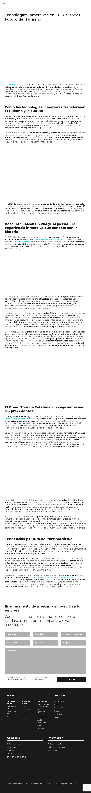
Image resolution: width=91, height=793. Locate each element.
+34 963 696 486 (52, 784)
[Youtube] (14, 757)
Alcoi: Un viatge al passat (47, 239)
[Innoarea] (5, 4)
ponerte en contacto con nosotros (58, 577)
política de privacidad (17, 679)
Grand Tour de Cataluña (16, 419)
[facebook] (9, 757)
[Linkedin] (24, 757)
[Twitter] (19, 757)
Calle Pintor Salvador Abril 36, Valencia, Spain (25, 784)
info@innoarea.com (68, 784)
